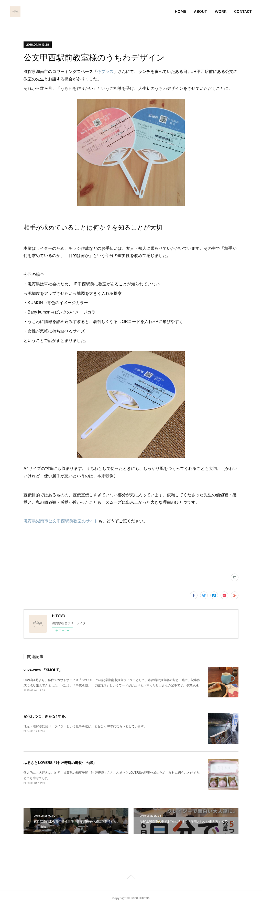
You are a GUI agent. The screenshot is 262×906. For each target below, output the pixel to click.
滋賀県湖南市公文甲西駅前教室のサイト (61, 521)
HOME (180, 11)
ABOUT (200, 11)
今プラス (105, 71)
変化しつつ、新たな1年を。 (46, 716)
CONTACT (243, 11)
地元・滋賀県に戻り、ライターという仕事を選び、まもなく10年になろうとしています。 (85, 726)
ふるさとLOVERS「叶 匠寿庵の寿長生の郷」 (60, 762)
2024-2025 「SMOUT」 (43, 669)
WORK (220, 11)
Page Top (131, 877)
